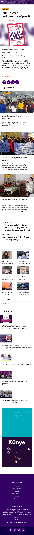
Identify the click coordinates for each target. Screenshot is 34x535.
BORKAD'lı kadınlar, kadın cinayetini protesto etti (14, 159)
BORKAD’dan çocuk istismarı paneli (14, 199)
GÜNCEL (17, 486)
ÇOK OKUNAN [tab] (7, 300)
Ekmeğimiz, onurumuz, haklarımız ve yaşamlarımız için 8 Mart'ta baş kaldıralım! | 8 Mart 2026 (15, 402)
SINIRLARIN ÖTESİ (17, 488)
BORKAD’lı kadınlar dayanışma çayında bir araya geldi (17, 117)
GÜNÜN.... (17, 498)
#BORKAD (7, 76)
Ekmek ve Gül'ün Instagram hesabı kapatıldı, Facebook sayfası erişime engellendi (14, 328)
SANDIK (17, 491)
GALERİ (17, 496)
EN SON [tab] (5, 248)
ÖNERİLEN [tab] (6, 304)
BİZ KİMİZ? (17, 501)
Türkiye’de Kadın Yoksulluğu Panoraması (16, 364)
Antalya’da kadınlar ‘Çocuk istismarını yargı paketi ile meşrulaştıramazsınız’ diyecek (17, 227)
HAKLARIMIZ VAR (17, 493)
